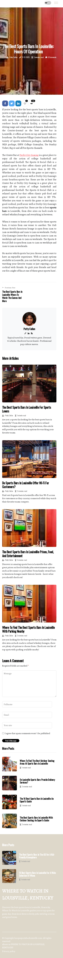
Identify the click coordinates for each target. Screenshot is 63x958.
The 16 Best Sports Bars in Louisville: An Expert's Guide (37, 800)
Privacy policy (8, 951)
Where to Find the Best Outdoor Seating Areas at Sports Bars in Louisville (37, 762)
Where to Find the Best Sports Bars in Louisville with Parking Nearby (28, 629)
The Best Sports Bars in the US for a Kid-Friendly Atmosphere (37, 856)
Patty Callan (13, 57)
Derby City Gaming (29, 155)
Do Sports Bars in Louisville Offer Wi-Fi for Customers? (25, 484)
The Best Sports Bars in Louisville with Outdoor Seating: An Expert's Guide (36, 819)
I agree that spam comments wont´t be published (27, 733)
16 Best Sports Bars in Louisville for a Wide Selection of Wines (37, 874)
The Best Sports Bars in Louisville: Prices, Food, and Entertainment (28, 553)
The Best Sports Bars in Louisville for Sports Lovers (26, 409)
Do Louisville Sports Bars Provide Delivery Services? (37, 781)
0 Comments (52, 57)
